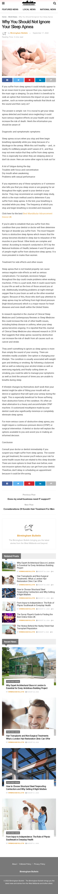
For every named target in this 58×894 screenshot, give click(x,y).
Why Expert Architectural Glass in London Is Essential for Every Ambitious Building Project (35, 565)
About (14, 864)
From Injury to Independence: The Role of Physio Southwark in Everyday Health (35, 604)
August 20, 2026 (43, 620)
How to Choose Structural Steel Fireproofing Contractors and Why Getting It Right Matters (36, 592)
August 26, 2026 (43, 585)
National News (48, 9)
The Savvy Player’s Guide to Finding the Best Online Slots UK (35, 615)
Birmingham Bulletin (19, 33)
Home (4, 17)
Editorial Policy (25, 864)
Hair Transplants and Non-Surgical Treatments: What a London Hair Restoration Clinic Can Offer (32, 579)
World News (12, 17)
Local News (29, 9)
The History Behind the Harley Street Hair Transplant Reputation (35, 627)
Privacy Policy (39, 864)
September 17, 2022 (41, 33)
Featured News (10, 9)
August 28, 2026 (43, 571)
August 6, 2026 (43, 632)
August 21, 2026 (43, 598)
